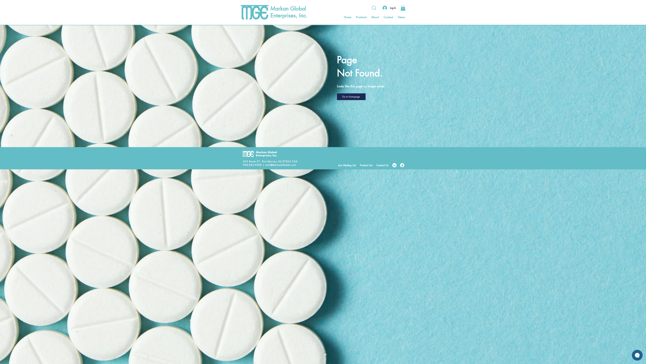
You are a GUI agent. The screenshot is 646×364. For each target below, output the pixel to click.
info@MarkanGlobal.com (280, 164)
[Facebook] (402, 165)
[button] (403, 8)
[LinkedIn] (394, 165)
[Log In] (384, 8)
